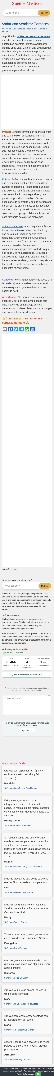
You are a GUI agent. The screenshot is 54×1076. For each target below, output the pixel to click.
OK (38, 1074)
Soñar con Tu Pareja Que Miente (19, 1030)
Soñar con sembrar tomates (33, 36)
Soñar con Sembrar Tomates (25, 23)
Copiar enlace (27, 730)
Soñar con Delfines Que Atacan (18, 892)
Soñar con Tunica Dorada (15, 922)
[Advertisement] (27, 102)
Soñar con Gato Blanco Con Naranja (20, 788)
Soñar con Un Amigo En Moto (17, 1059)
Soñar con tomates (12, 226)
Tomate (14, 569)
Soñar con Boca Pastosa (15, 948)
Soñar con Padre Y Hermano (17, 825)
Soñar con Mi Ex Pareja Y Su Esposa (21, 1004)
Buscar (44, 13)
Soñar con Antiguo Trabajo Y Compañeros (23, 866)
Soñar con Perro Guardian (16, 978)
